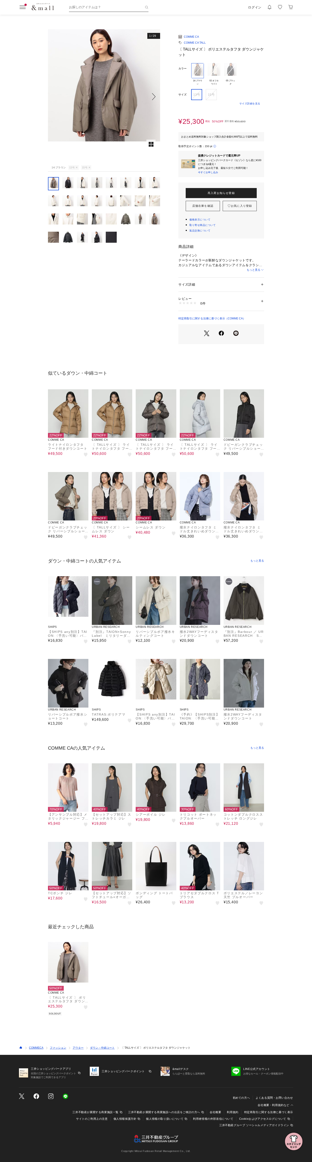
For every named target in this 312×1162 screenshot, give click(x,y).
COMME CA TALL (195, 42)
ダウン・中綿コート (102, 1047)
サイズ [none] (182, 94)
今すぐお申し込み (208, 172)
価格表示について (199, 219)
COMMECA (36, 1047)
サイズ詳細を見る (249, 103)
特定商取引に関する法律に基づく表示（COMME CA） (212, 318)
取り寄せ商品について (202, 225)
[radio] (197, 74)
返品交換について (199, 230)
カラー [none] (182, 68)
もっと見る (253, 269)
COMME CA (191, 36)
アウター (78, 1047)
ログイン (255, 7)
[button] (104, 96)
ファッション (58, 1047)
